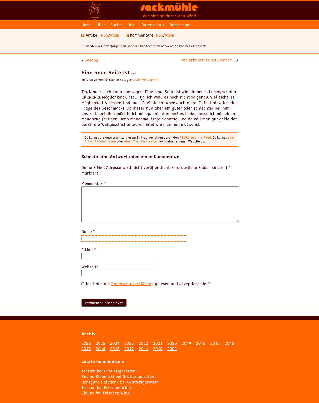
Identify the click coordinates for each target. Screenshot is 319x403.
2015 (86, 348)
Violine (87, 393)
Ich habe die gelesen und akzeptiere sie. (148, 283)
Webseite (90, 267)
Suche (116, 25)
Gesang (91, 60)
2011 (143, 348)
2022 (143, 343)
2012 (129, 348)
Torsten (88, 371)
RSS (104, 35)
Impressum (179, 25)
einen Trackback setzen (141, 141)
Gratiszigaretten (119, 371)
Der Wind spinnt (146, 79)
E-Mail (88, 249)
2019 (186, 343)
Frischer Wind (117, 387)
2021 (158, 343)
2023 (129, 343)
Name (88, 231)
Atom (114, 35)
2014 (100, 348)
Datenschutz (153, 25)
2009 (172, 348)
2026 (86, 343)
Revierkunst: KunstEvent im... (208, 60)
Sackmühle (169, 8)
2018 (201, 343)
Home (86, 25)
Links (131, 25)
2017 (215, 343)
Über (100, 25)
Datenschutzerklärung (132, 283)
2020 (172, 343)
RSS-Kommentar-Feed (195, 137)
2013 (115, 348)
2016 (229, 343)
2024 (115, 343)
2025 (100, 343)
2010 (158, 348)
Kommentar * (93, 183)
